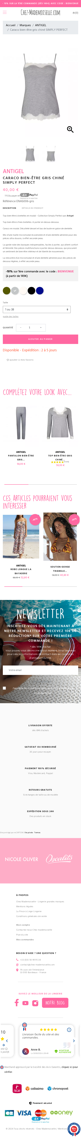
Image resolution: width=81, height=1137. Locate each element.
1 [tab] (16, 484)
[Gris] (15, 293)
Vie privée (28, 832)
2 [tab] (40, 484)
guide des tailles (10, 316)
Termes (37, 832)
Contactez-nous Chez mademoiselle (34, 929)
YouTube (25, 1003)
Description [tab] (9, 208)
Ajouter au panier (40, 339)
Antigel (70, 215)
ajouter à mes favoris (21, 359)
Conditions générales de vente (31, 916)
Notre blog (55, 1003)
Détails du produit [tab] (32, 208)
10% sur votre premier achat (33, 1104)
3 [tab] (65, 484)
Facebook (17, 1002)
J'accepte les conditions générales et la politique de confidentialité (43, 690)
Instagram (35, 1003)
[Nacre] (23, 293)
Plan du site (22, 934)
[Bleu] (40, 293)
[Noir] (31, 293)
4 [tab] (68, 586)
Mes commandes (25, 939)
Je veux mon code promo (33, 1127)
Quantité (8, 327)
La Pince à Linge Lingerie (29, 911)
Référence (9, 201)
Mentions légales (24, 906)
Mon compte (23, 925)
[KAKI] (6, 293)
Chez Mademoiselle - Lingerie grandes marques (40, 901)
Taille (5, 302)
